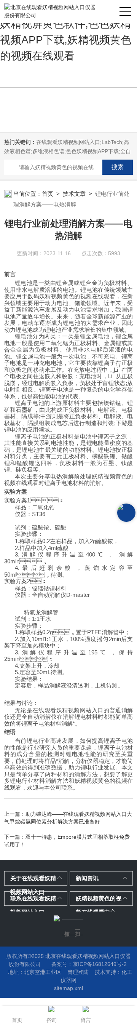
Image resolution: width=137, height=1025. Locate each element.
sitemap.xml (68, 988)
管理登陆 (78, 972)
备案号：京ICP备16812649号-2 (89, 964)
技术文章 (74, 193)
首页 (47, 193)
